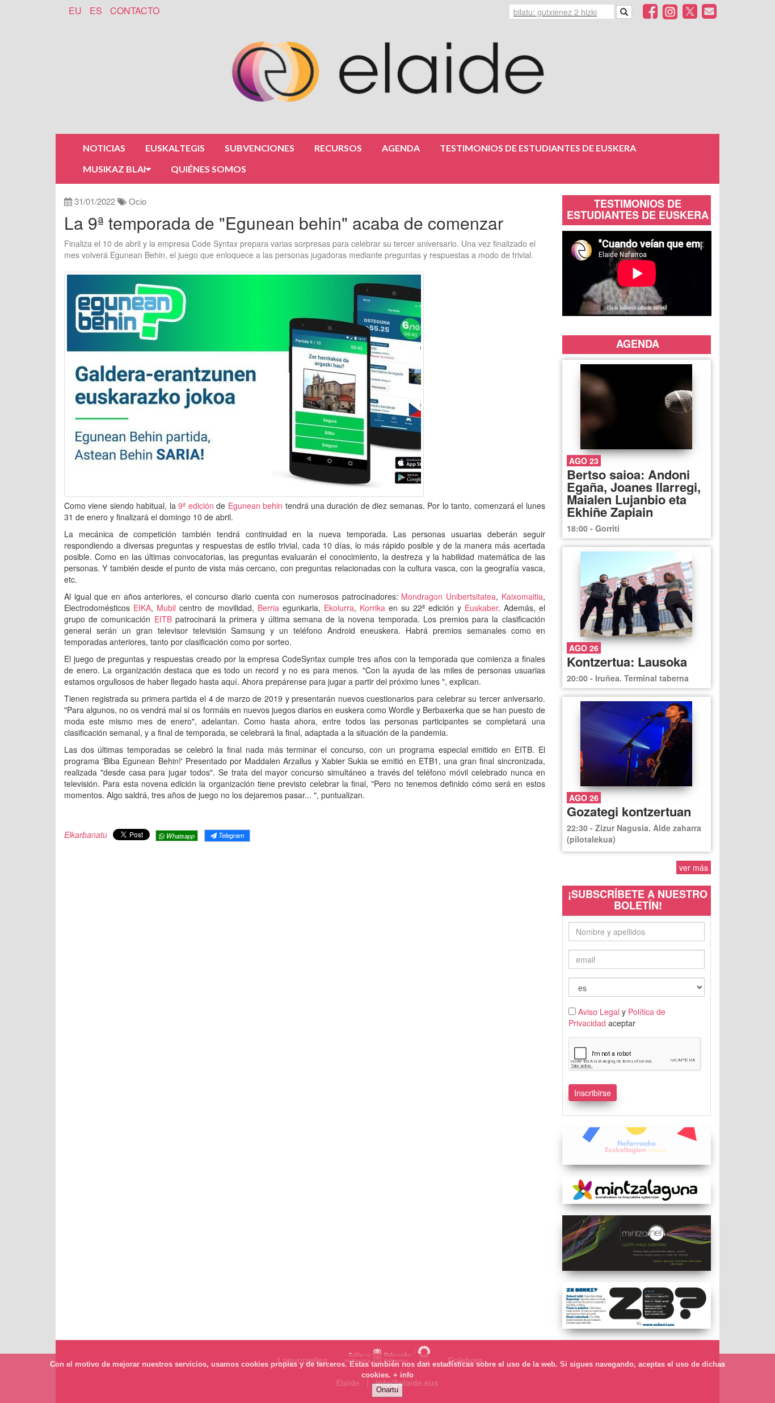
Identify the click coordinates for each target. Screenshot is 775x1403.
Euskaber (481, 607)
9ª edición (195, 505)
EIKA (142, 607)
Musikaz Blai (114, 168)
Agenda (401, 147)
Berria (270, 607)
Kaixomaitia (522, 596)
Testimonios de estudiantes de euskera (538, 147)
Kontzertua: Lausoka (627, 661)
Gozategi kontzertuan (629, 811)
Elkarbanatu (85, 834)
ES (96, 10)
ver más (693, 867)
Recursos (338, 147)
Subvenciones (259, 147)
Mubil (168, 607)
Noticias (104, 147)
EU (75, 10)
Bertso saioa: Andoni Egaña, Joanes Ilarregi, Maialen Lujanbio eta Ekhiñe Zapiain (634, 493)
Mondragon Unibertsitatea (448, 596)
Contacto (134, 10)
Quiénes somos (208, 168)
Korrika (374, 607)
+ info (403, 1375)
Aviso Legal (599, 1011)
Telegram (230, 835)
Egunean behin (255, 505)
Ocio (137, 201)
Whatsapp (180, 835)
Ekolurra (339, 607)
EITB (164, 619)
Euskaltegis (175, 147)
